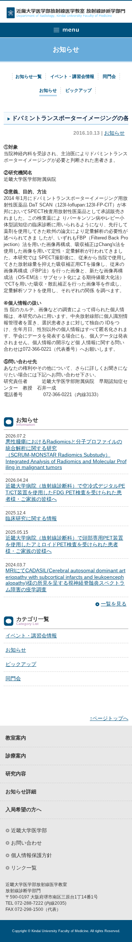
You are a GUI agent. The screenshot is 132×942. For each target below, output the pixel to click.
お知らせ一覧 (28, 76)
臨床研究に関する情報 (31, 518)
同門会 (109, 76)
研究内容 (16, 774)
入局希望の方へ (23, 809)
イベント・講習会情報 (72, 76)
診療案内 (16, 756)
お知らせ (48, 90)
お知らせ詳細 (21, 791)
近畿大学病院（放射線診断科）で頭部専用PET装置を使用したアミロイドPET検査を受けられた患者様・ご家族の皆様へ (64, 544)
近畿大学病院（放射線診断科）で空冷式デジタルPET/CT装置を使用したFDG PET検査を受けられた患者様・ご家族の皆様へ (65, 492)
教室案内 (16, 738)
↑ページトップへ (109, 718)
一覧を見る (113, 604)
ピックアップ (78, 90)
